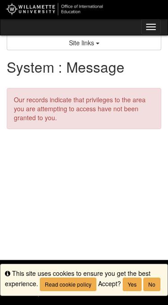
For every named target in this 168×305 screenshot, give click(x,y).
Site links (82, 42)
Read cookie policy (68, 284)
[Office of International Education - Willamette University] (84, 9)
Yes (132, 284)
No (151, 284)
